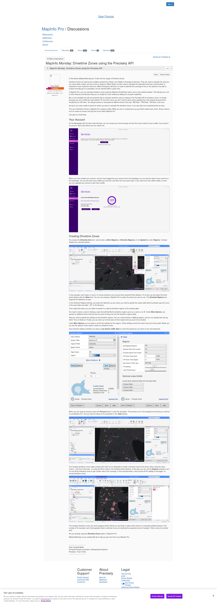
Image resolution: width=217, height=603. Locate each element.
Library (82, 50)
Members (108, 50)
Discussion (67, 50)
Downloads (136, 4)
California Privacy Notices (130, 587)
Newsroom (103, 579)
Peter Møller (55, 86)
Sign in (170, 4)
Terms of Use (126, 573)
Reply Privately (164, 74)
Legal (123, 576)
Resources (150, 4)
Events (94, 50)
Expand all (156, 57)
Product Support (83, 577)
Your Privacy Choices (129, 583)
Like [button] (167, 68)
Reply (156, 74)
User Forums (103, 4)
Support (124, 4)
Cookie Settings (157, 596)
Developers (103, 582)
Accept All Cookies (174, 596)
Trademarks (125, 580)
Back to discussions (56, 59)
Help (115, 4)
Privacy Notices (126, 578)
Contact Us (81, 582)
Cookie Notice (46, 601)
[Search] (162, 4)
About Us (102, 577)
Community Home (51, 50)
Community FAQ (83, 579)
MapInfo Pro (53, 29)
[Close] (213, 595)
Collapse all (166, 57)
